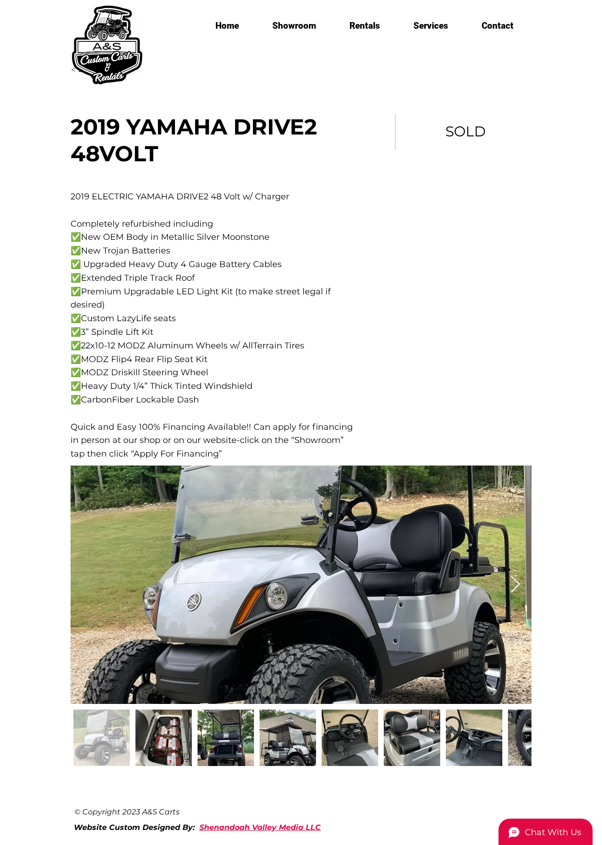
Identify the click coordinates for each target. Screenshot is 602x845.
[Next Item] (515, 585)
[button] (294, 26)
